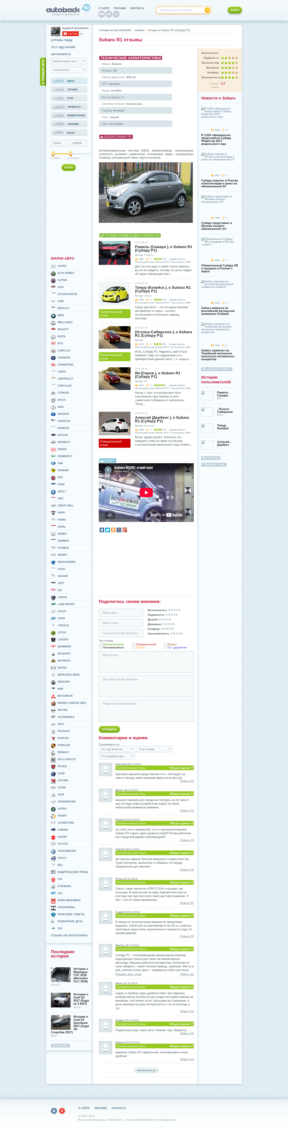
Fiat (60, 477)
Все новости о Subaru (216, 369)
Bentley (64, 308)
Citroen (63, 392)
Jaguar (63, 576)
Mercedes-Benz (69, 674)
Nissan (62, 710)
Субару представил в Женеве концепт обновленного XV (216, 225)
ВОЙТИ (235, 10)
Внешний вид (210, 62)
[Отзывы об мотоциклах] (109, 14)
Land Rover (66, 604)
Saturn (63, 780)
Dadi (61, 406)
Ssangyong (66, 822)
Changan (64, 357)
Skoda (62, 808)
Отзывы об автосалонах (69, 935)
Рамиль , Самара (223, 394)
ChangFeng (66, 364)
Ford (61, 484)
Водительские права (73, 872)
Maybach (64, 660)
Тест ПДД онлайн (63, 47)
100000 (53, 158)
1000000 (71, 158)
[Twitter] (107, 530)
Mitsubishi (65, 695)
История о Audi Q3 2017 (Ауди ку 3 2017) (81, 999)
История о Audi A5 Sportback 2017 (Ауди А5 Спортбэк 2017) (70, 1024)
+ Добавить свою (214, 464)
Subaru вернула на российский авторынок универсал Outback (218, 310)
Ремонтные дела (70, 921)
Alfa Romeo (66, 273)
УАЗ (60, 928)
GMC (60, 498)
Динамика (212, 67)
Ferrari (63, 470)
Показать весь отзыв (128, 974)
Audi (61, 301)
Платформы (66, 907)
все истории (60, 1045)
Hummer (63, 540)
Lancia (62, 597)
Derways (64, 442)
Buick (61, 336)
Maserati (64, 653)
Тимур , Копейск (223, 427)
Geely (62, 491)
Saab (61, 773)
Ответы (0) (187, 781)
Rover (62, 766)
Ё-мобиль (64, 886)
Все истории (210, 458)
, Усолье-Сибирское (225, 410)
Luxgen (63, 639)
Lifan (61, 618)
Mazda (62, 667)
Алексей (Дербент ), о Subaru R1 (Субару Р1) (162, 419)
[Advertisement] (69, 213)
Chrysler (65, 385)
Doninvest (65, 456)
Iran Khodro (66, 561)
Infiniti (62, 554)
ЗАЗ (60, 893)
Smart (62, 815)
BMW (61, 315)
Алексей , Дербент (224, 443)
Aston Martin (67, 294)
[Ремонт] (116, 14)
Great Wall (66, 505)
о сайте (104, 8)
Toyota (63, 843)
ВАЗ (60, 865)
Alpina (62, 280)
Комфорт (213, 72)
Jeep (61, 583)
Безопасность (210, 52)
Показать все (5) (146, 1070)
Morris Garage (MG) (72, 702)
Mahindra (64, 646)
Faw (60, 463)
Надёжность (211, 57)
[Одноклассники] (113, 530)
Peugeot (64, 731)
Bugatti (63, 329)
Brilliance (65, 322)
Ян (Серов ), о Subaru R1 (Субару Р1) (157, 374)
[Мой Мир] (119, 530)
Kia (60, 590)
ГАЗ (60, 879)
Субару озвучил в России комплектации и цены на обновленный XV (219, 183)
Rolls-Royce (67, 759)
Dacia (61, 399)
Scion (62, 787)
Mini (60, 688)
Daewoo (63, 413)
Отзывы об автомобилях (115, 30)
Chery (62, 371)
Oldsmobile (66, 717)
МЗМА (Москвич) (69, 900)
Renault (63, 752)
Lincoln (63, 625)
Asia (61, 287)
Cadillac (64, 350)
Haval (62, 526)
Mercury (64, 681)
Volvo (62, 858)
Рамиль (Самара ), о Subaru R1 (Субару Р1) (163, 248)
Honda (62, 533)
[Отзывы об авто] (101, 14)
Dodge (62, 449)
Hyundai (63, 547)
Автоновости (61, 54)
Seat (61, 794)
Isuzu (61, 569)
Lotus (62, 632)
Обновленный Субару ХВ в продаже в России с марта (219, 268)
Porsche (64, 745)
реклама (120, 8)
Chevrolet (65, 378)
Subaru (63, 829)
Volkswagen (67, 850)
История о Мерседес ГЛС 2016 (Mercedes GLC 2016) (80, 975)
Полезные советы (71, 914)
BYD (60, 343)
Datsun (63, 435)
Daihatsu (64, 421)
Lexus (62, 611)
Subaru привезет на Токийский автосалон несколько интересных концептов (218, 355)
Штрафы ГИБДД (61, 40)
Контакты (137, 8)
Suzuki (62, 836)
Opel (61, 724)
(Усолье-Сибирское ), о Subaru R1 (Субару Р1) (163, 333)
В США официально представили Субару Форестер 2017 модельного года (216, 139)
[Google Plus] (124, 530)
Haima (62, 519)
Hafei (61, 512)
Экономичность (210, 77)
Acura (62, 265)
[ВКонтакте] (102, 530)
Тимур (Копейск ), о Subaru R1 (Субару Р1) (163, 289)
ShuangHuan (66, 801)
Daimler (63, 428)
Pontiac (63, 738)
